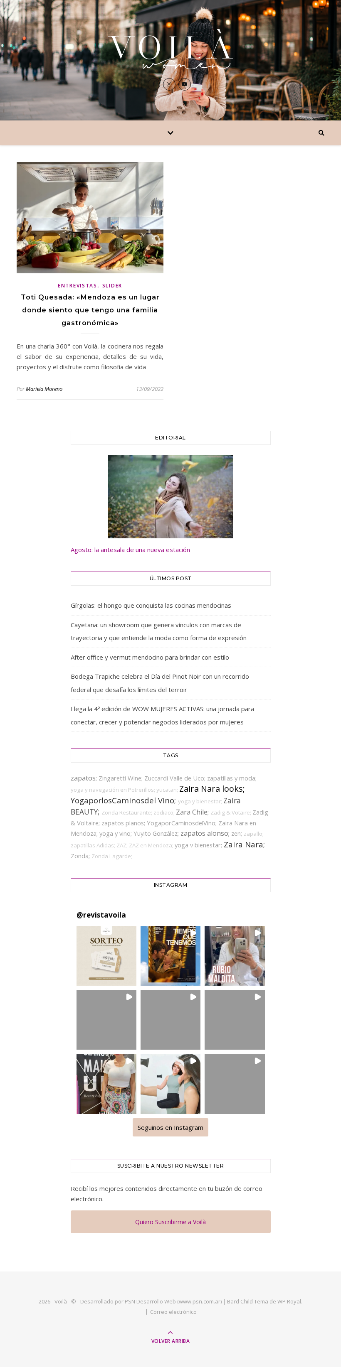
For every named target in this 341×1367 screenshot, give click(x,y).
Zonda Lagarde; (111, 856)
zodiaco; (164, 812)
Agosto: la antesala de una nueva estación (130, 549)
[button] (106, 956)
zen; (237, 833)
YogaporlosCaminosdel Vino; (124, 800)
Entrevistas (77, 285)
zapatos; (85, 778)
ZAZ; (122, 845)
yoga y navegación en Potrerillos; (113, 789)
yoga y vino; (116, 833)
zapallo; (254, 833)
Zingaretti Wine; (121, 778)
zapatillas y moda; (232, 778)
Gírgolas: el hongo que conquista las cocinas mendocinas (151, 605)
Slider (112, 285)
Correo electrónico (173, 1311)
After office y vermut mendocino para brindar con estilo (150, 657)
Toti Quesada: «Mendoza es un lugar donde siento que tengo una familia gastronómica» (90, 310)
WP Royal (289, 1301)
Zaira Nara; (244, 844)
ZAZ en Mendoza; (152, 845)
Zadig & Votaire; (231, 812)
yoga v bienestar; (199, 845)
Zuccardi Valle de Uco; (175, 778)
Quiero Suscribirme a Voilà (170, 1222)
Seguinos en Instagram (170, 1127)
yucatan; (167, 789)
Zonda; (81, 856)
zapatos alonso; (205, 833)
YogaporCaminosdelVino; (182, 823)
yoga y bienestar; (200, 801)
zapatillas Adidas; (93, 845)
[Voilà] (170, 49)
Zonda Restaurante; (127, 812)
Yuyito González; (156, 833)
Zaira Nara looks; (212, 788)
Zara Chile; (193, 812)
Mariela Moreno (44, 389)
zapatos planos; (124, 823)
